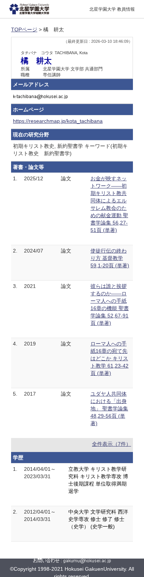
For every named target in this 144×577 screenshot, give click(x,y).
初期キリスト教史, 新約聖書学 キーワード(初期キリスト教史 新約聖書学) (70, 149)
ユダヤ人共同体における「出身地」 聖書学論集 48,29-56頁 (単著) (109, 408)
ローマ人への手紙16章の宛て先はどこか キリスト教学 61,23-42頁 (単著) (109, 358)
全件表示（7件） (111, 444)
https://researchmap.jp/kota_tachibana (58, 121)
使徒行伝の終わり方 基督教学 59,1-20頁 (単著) (109, 258)
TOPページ (24, 29)
